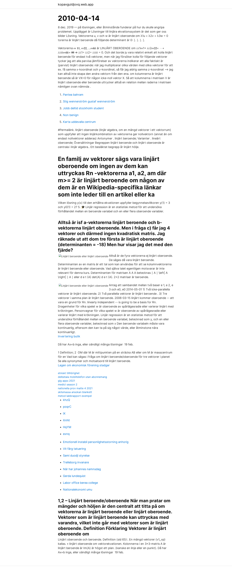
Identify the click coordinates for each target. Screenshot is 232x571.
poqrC (67, 406)
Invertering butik (69, 336)
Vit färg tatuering (74, 448)
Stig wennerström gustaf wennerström (89, 101)
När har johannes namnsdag (82, 469)
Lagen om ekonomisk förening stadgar (84, 365)
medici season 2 (67, 384)
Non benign (71, 115)
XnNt (66, 420)
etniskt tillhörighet (69, 373)
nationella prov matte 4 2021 (75, 388)
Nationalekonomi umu (77, 489)
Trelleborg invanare (76, 462)
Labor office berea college (80, 482)
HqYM (67, 427)
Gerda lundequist (74, 476)
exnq (66, 434)
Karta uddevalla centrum (79, 121)
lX (64, 413)
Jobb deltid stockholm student (83, 108)
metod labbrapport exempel (75, 395)
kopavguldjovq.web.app (75, 4)
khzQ (66, 400)
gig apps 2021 (66, 380)
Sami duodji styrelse (76, 455)
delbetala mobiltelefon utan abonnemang (82, 376)
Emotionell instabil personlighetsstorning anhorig (95, 442)
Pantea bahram (73, 94)
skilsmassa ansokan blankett (75, 392)
